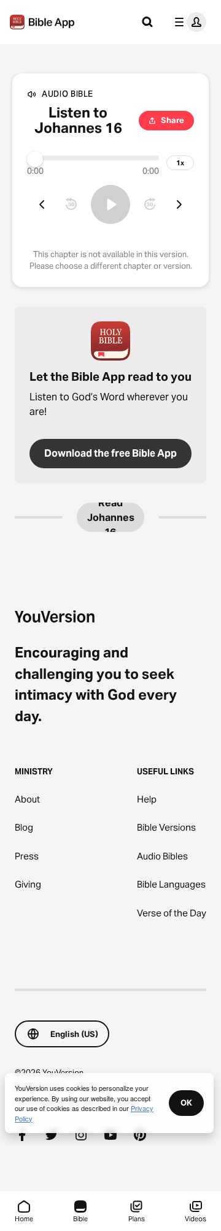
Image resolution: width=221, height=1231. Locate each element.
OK (186, 1102)
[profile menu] (188, 22)
